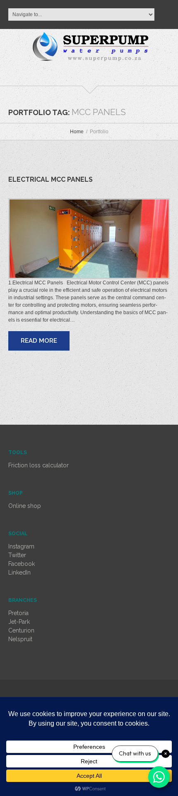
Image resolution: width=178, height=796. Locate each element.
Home (77, 132)
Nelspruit (20, 639)
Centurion (21, 630)
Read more (39, 340)
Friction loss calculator (38, 465)
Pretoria (18, 613)
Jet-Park (19, 621)
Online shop (24, 506)
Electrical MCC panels (50, 179)
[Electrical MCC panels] (89, 239)
